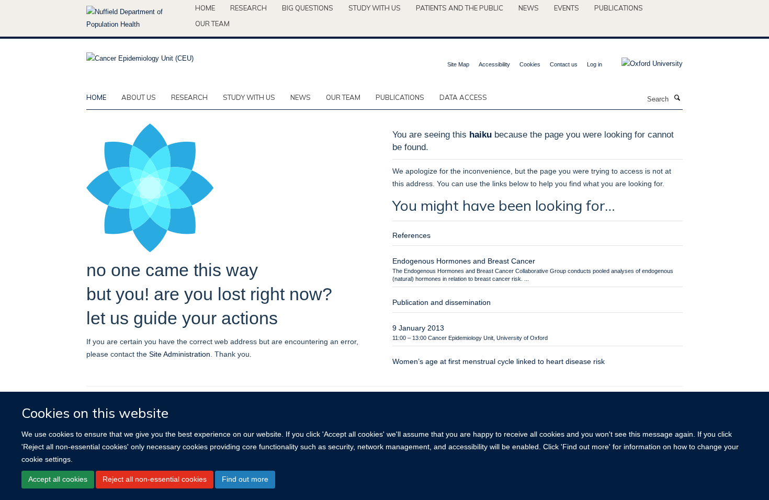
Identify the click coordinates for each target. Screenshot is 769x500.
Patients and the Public (459, 8)
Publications (618, 8)
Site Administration (179, 354)
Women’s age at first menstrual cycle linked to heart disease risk (498, 361)
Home (205, 8)
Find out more (245, 479)
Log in (594, 64)
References (411, 235)
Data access (463, 97)
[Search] (677, 98)
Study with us (374, 8)
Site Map (458, 64)
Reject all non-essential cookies (155, 479)
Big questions (307, 8)
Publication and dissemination (441, 302)
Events (566, 8)
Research (248, 8)
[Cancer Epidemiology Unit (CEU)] (140, 55)
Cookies (529, 64)
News (528, 8)
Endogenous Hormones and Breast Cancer (463, 261)
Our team (212, 23)
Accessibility (494, 64)
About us (138, 97)
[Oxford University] (644, 64)
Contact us (564, 64)
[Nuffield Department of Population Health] (136, 18)
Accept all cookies (57, 479)
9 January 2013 (418, 328)
